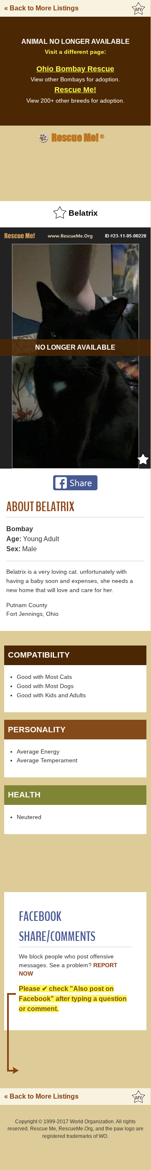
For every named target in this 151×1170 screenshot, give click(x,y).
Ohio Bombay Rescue (75, 69)
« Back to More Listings (41, 8)
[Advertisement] (75, 171)
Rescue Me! (75, 90)
